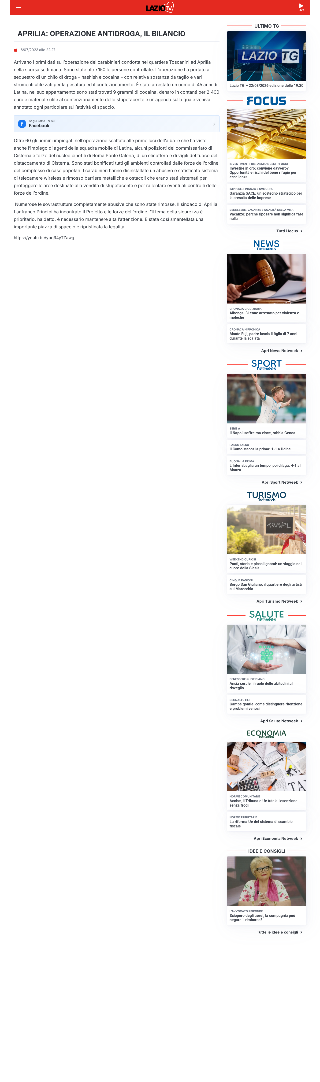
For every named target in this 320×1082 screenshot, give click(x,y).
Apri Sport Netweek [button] (280, 482)
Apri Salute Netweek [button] (279, 721)
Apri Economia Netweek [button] (276, 838)
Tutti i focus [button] (287, 231)
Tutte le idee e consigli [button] (277, 932)
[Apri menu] (18, 7)
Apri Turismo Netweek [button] (277, 601)
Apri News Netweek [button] (279, 350)
